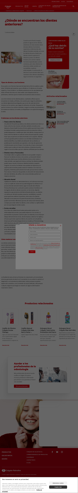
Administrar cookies (58, 483)
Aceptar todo (58, 487)
